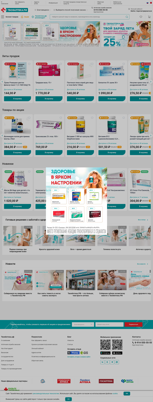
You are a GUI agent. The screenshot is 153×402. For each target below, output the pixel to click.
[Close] (104, 169)
